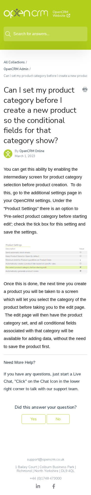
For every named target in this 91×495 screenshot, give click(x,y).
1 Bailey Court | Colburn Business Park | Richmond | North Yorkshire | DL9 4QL (45, 469)
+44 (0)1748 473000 (45, 478)
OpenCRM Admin (16, 69)
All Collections (14, 62)
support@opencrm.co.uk (45, 459)
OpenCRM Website (60, 13)
